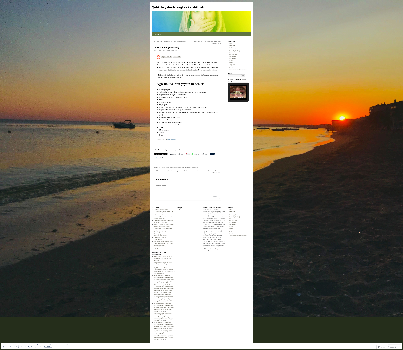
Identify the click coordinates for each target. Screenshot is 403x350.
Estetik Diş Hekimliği (234, 51)
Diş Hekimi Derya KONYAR (171, 56)
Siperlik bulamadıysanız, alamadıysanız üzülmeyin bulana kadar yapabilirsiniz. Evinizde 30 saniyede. (163, 243)
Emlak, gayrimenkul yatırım (236, 49)
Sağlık (231, 62)
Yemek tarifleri (233, 68)
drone (230, 47)
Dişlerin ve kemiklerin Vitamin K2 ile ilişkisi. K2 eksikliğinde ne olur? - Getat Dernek (164, 271)
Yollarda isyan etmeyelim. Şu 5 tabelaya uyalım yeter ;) (170, 41)
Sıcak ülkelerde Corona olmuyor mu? (163, 228)
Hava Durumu (233, 56)
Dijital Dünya (232, 45)
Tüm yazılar (162, 167)
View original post (162, 139)
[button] (233, 94)
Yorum (215, 197)
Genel (230, 52)
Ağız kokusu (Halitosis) (166, 47)
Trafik (230, 66)
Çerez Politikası (48, 347)
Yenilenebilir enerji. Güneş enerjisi (238, 69)
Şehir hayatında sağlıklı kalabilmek (178, 7)
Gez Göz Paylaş (233, 54)
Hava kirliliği (232, 58)
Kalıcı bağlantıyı (180, 167)
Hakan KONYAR (175, 50)
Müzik (231, 60)
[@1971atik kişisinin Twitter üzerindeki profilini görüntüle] (180, 209)
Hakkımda (157, 34)
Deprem (231, 43)
